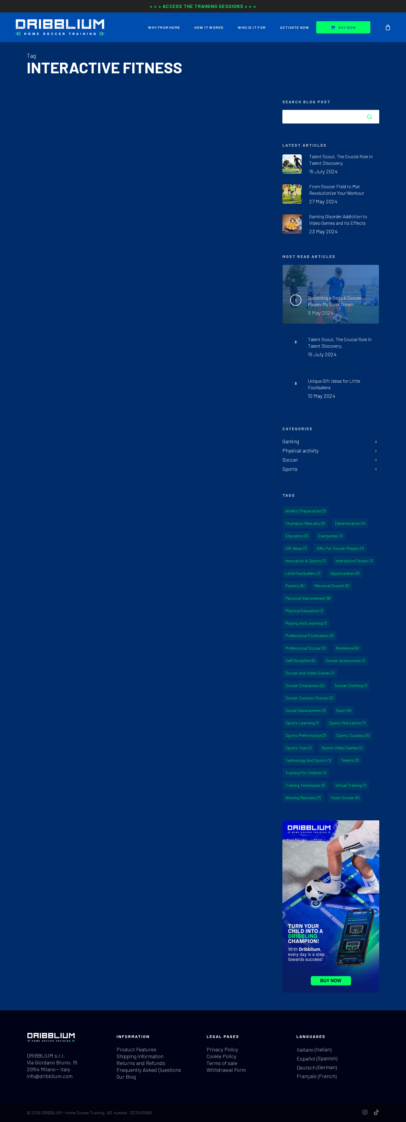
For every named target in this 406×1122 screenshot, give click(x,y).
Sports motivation (347, 722)
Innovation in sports (305, 560)
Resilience (347, 648)
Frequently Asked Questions (149, 1069)
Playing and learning (306, 623)
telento (350, 760)
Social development (305, 710)
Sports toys (298, 747)
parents (294, 585)
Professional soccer (305, 648)
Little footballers (302, 573)
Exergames (330, 535)
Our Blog (126, 1076)
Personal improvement (308, 598)
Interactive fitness (354, 560)
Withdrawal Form (226, 1069)
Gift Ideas (295, 548)
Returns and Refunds (141, 1063)
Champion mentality (305, 523)
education (296, 535)
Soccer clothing (350, 685)
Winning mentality (303, 797)
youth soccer (345, 797)
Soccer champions (304, 685)
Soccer (50, 126)
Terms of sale (222, 1063)
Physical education (304, 610)
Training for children (305, 772)
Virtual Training (350, 785)
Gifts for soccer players (340, 548)
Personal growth (331, 585)
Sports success (353, 735)
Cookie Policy (221, 1056)
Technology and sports (308, 760)
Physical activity (300, 450)
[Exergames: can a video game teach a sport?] (147, 313)
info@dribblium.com (50, 1076)
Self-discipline (300, 660)
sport (343, 710)
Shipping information (140, 1056)
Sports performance (305, 735)
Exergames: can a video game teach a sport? (144, 142)
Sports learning (302, 722)
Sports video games (341, 747)
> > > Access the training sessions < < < (203, 6)
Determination (350, 523)
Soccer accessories (345, 660)
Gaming (36, 126)
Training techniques (305, 785)
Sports (63, 126)
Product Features (136, 1049)
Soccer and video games (309, 672)
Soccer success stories (309, 697)
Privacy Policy (222, 1049)
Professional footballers (309, 635)
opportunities (344, 573)
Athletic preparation (305, 510)
